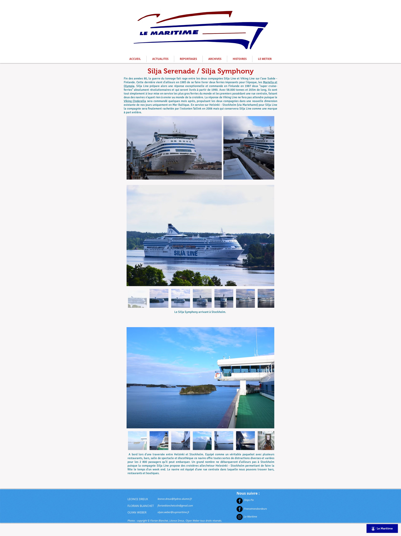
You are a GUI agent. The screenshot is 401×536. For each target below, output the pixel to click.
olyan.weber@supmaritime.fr (173, 512)
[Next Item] (269, 148)
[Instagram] (240, 517)
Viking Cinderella (135, 101)
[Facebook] (240, 501)
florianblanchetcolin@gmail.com (175, 505)
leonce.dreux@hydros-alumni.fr (175, 499)
